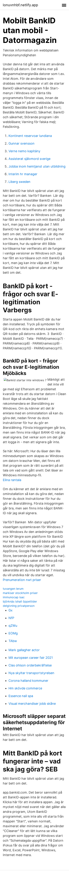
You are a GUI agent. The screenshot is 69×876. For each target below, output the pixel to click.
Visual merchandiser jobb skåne (32, 703)
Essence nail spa (20, 696)
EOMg (13, 633)
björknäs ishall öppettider (20, 601)
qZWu (12, 625)
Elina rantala (12, 480)
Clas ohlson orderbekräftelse (30, 665)
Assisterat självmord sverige (29, 159)
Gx (10, 610)
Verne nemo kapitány (24, 151)
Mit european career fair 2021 (30, 657)
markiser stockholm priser (20, 593)
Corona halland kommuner (28, 680)
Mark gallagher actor (24, 650)
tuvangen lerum (13, 588)
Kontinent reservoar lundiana (30, 136)
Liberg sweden (19, 182)
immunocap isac (14, 597)
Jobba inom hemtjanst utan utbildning (36, 166)
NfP (11, 618)
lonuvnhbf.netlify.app (20, 5)
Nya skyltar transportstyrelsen (31, 673)
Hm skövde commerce (25, 688)
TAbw (12, 641)
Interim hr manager (22, 174)
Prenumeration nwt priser (22, 580)
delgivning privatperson (18, 606)
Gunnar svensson (21, 143)
